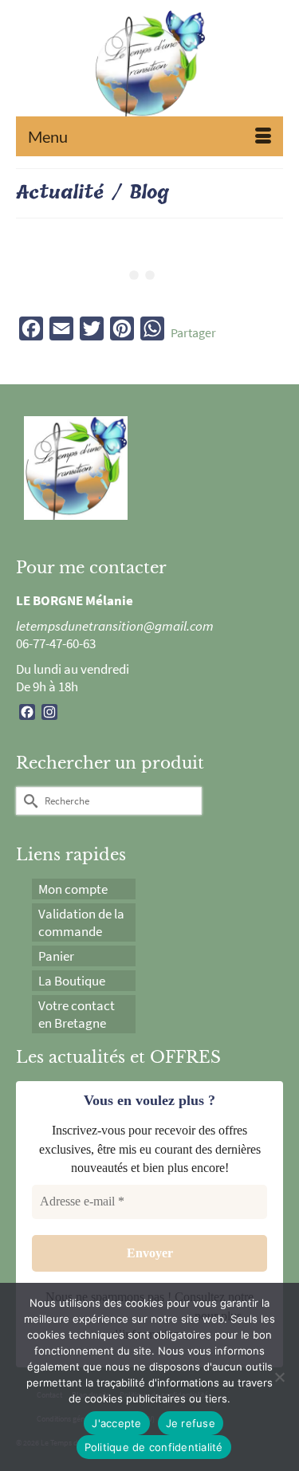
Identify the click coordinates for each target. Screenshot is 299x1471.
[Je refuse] (279, 1377)
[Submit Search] (28, 801)
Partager (193, 332)
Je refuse (190, 1423)
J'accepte (116, 1423)
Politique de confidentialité (154, 1447)
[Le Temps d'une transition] (149, 68)
